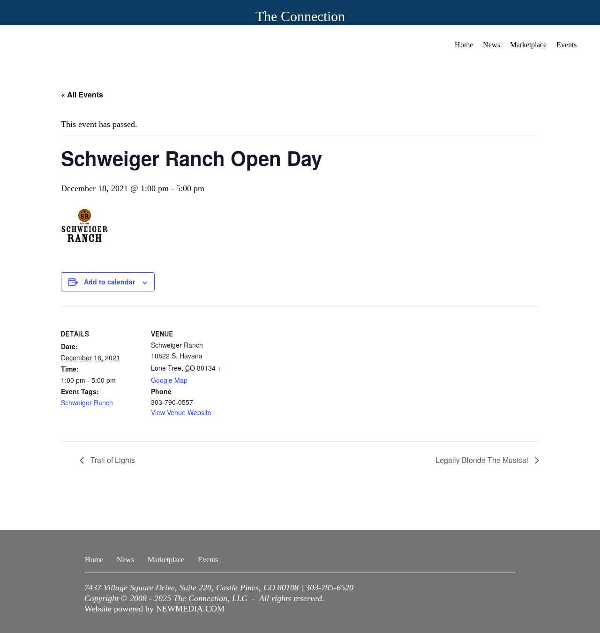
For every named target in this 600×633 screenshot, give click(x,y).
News (491, 45)
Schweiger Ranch (87, 402)
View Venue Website (181, 412)
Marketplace (528, 45)
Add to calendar (109, 281)
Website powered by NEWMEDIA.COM (154, 608)
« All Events (82, 94)
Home (464, 45)
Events (566, 45)
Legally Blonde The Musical (482, 459)
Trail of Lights (112, 459)
